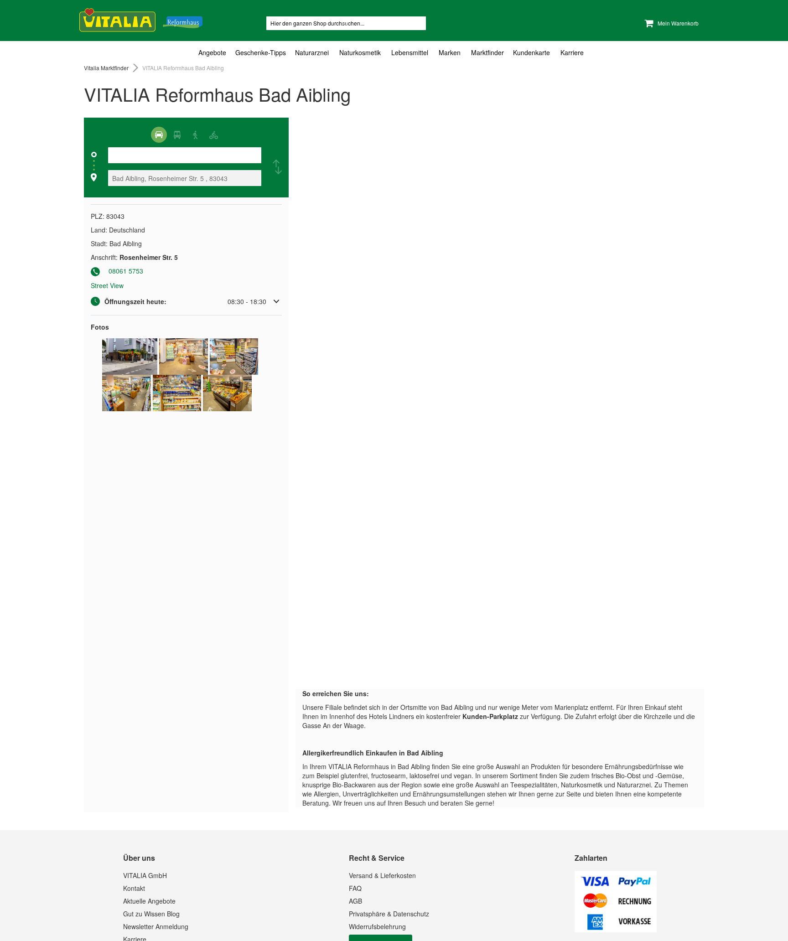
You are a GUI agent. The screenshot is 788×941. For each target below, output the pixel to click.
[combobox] (346, 23)
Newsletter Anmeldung (155, 926)
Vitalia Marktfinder (107, 68)
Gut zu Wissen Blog (151, 913)
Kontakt (134, 888)
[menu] (394, 53)
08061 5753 (126, 270)
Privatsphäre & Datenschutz (389, 913)
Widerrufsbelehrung (377, 926)
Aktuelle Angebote (149, 900)
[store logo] (140, 18)
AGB (355, 900)
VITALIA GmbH (145, 875)
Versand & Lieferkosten (382, 875)
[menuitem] (214, 53)
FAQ (355, 888)
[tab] (394, 52)
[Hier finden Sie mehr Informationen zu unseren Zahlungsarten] (616, 929)
